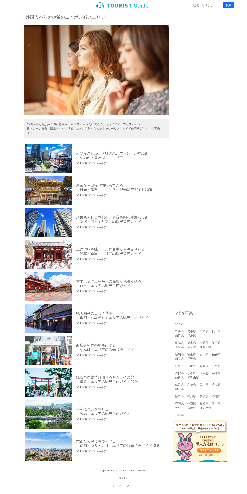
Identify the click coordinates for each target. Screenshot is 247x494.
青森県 (179, 331)
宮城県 (204, 331)
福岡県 (179, 403)
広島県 (216, 385)
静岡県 (191, 366)
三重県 (216, 366)
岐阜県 (179, 366)
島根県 (191, 385)
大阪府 (204, 373)
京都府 (191, 373)
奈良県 (179, 377)
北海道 (179, 324)
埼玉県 (216, 343)
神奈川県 (205, 347)
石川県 (204, 354)
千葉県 (179, 347)
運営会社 (123, 478)
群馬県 (204, 343)
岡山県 (204, 385)
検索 (229, 5)
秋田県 (216, 331)
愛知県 (204, 366)
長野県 (191, 359)
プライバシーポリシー (123, 485)
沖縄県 (179, 415)
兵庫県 (216, 373)
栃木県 (191, 343)
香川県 (191, 396)
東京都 (191, 347)
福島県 (191, 335)
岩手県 (191, 331)
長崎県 (204, 403)
